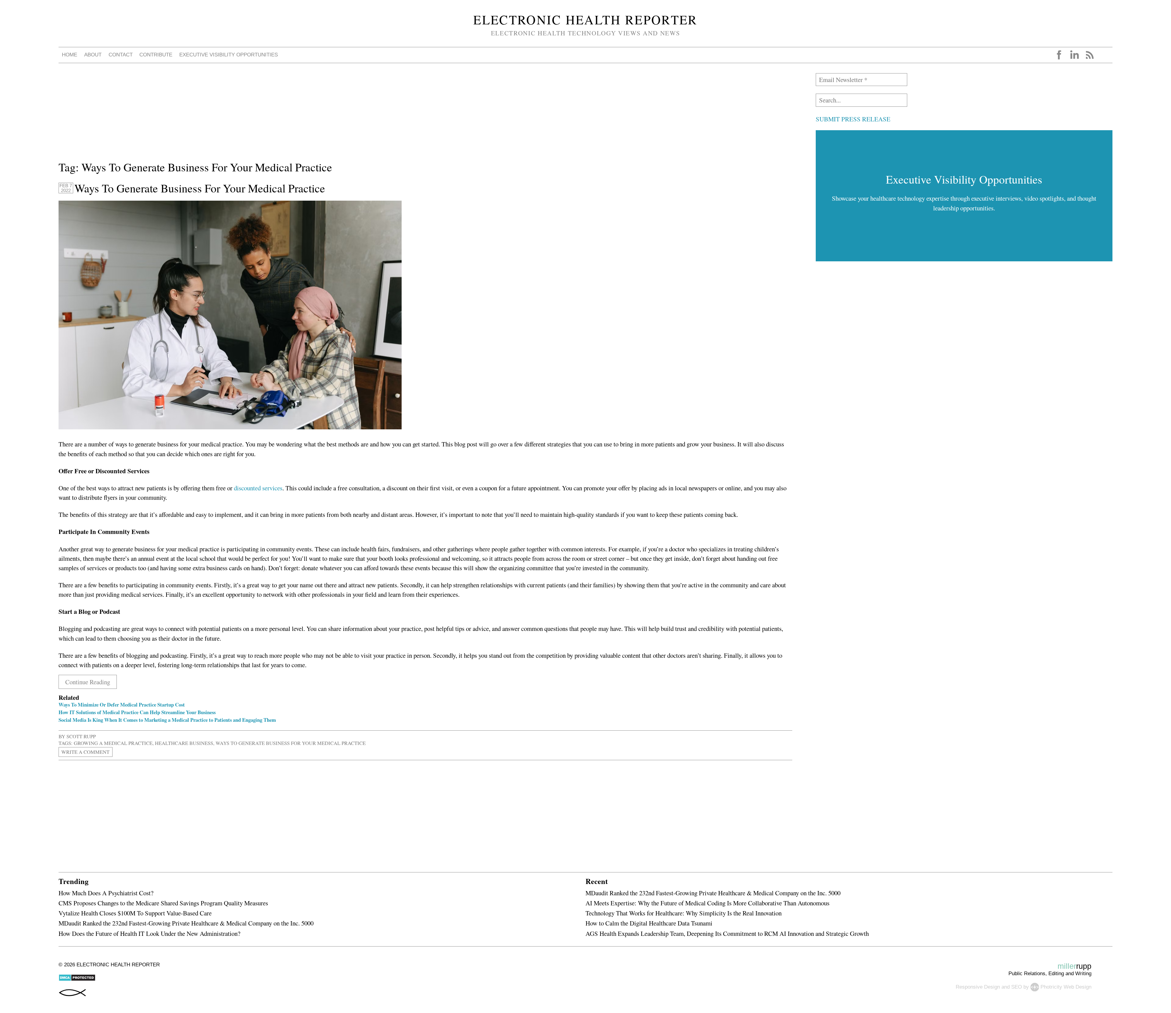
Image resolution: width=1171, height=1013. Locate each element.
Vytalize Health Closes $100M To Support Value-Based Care (135, 913)
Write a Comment (85, 751)
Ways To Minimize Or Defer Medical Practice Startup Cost (122, 704)
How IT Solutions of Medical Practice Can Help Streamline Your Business (137, 712)
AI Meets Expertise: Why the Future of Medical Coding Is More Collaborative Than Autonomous (707, 903)
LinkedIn (1074, 55)
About (93, 55)
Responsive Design (978, 987)
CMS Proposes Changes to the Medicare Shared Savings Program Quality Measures (163, 903)
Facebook (1059, 55)
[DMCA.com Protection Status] (77, 980)
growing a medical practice (113, 742)
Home (69, 55)
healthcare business (184, 742)
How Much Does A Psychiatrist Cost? (106, 893)
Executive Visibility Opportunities (228, 55)
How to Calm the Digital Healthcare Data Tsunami (649, 923)
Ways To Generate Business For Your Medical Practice (199, 188)
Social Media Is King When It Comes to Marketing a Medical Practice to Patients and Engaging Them (167, 720)
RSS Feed (1089, 55)
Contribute (155, 55)
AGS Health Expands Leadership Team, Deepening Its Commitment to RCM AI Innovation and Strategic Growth (727, 933)
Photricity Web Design (1065, 987)
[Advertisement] (241, 116)
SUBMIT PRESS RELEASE (853, 119)
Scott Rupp (81, 736)
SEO (1016, 987)
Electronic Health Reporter (585, 19)
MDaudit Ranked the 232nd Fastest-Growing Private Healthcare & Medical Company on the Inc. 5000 (186, 923)
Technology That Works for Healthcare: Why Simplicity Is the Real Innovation (684, 913)
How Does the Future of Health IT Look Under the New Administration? (149, 933)
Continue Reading (87, 682)
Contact (121, 55)
